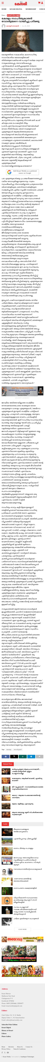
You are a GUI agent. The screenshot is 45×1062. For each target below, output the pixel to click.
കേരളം (8, 750)
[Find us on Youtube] (8, 1052)
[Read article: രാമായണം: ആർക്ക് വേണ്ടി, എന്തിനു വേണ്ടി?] (6, 781)
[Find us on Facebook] (2, 1052)
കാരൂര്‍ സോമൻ (12, 26)
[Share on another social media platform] (39, 756)
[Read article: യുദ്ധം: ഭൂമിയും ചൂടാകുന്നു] (6, 806)
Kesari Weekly (7, 1057)
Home (4, 9)
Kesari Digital (16, 9)
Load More (22, 929)
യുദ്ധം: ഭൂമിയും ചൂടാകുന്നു (22, 804)
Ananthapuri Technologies (27, 1057)
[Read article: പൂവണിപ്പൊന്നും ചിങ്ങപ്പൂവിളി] (7, 842)
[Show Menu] (3, 3)
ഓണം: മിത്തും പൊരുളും (23, 848)
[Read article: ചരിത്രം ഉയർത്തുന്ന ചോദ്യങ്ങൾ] (7, 921)
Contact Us (29, 1047)
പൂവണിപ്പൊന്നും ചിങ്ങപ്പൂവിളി (25, 839)
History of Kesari (7, 1031)
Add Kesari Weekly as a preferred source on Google (25, 172)
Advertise (11, 1047)
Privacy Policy (6, 1049)
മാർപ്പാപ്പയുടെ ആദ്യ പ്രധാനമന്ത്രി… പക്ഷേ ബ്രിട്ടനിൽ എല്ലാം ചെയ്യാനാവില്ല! (26, 771)
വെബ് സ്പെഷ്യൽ (13, 15)
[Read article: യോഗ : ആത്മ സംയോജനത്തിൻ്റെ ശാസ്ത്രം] (6, 797)
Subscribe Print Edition (9, 1025)
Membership (31, 9)
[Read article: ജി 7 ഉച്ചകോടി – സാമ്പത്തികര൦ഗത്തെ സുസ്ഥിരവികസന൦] (6, 789)
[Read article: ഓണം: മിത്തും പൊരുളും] (7, 851)
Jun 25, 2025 (26, 26)
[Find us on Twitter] (5, 1052)
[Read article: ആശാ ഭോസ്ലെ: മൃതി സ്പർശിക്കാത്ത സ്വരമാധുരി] (6, 814)
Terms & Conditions (19, 1049)
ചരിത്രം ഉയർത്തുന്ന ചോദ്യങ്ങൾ (26, 919)
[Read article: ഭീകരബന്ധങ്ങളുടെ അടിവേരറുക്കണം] (7, 832)
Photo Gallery (6, 1037)
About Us (20, 1047)
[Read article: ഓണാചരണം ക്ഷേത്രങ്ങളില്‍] (7, 891)
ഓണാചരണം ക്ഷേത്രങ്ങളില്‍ (25, 888)
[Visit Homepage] (21, 3)
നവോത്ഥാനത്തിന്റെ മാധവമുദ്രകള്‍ (28, 869)
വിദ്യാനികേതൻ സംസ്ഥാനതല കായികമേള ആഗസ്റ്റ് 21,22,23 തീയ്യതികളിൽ (25, 900)
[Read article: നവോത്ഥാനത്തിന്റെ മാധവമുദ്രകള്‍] (7, 872)
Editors (4, 1034)
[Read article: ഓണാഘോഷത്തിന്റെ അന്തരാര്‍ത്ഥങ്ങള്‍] (7, 882)
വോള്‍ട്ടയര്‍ (18, 750)
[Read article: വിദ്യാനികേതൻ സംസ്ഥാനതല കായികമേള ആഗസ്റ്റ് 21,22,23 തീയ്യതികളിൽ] (7, 901)
